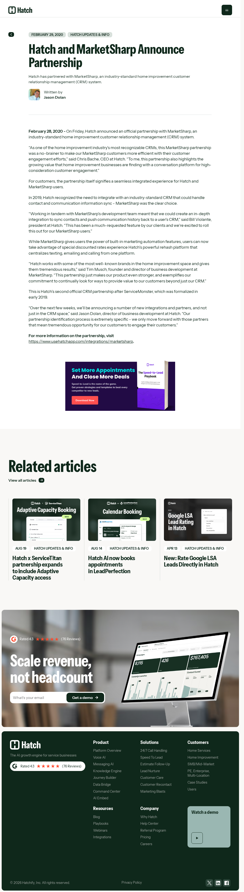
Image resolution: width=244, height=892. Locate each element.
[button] (227, 10)
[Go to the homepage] (25, 745)
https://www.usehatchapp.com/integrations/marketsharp (81, 341)
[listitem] (209, 883)
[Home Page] (20, 10)
